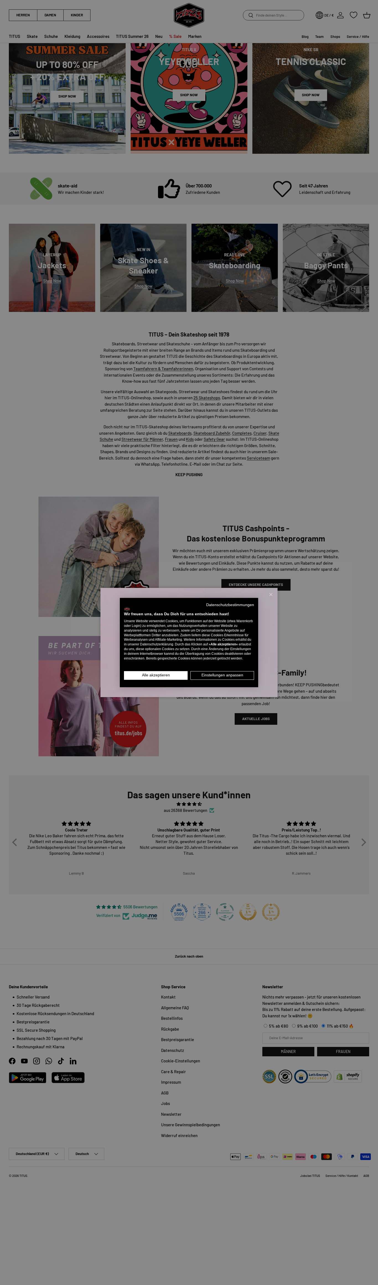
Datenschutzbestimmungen (230, 605)
